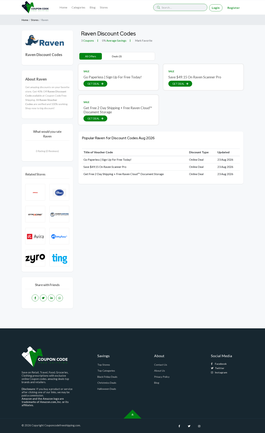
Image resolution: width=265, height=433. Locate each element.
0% (104, 40)
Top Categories (106, 370)
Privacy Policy (161, 376)
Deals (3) (117, 56)
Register (234, 7)
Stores (104, 7)
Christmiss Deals (106, 382)
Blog (93, 7)
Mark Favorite (143, 40)
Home (63, 7)
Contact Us (160, 364)
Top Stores (103, 364)
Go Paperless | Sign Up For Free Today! (112, 77)
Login (216, 7)
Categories (78, 7)
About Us (159, 370)
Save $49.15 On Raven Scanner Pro (194, 77)
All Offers (90, 56)
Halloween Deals (106, 388)
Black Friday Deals (107, 376)
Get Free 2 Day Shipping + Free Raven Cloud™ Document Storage (117, 110)
